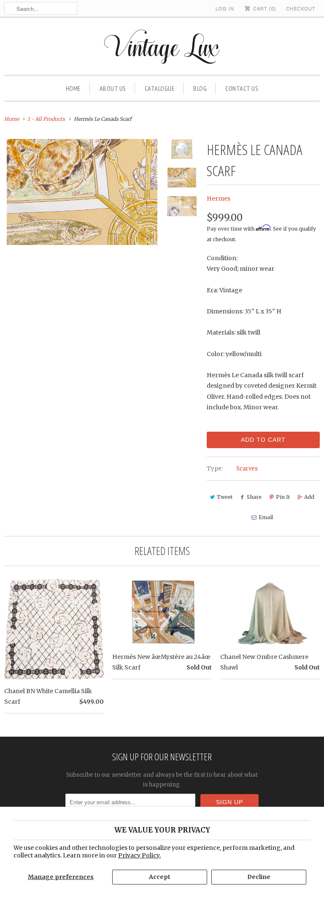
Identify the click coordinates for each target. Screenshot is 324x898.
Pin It (283, 497)
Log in (225, 8)
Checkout (301, 8)
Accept (159, 877)
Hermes (218, 198)
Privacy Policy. (139, 855)
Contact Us (241, 88)
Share (254, 497)
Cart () (263, 8)
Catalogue (160, 88)
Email (266, 517)
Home (73, 88)
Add (309, 497)
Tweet (224, 497)
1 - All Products (46, 119)
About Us (113, 88)
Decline (258, 877)
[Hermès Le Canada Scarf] (81, 192)
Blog (200, 88)
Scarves (247, 468)
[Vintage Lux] (162, 48)
